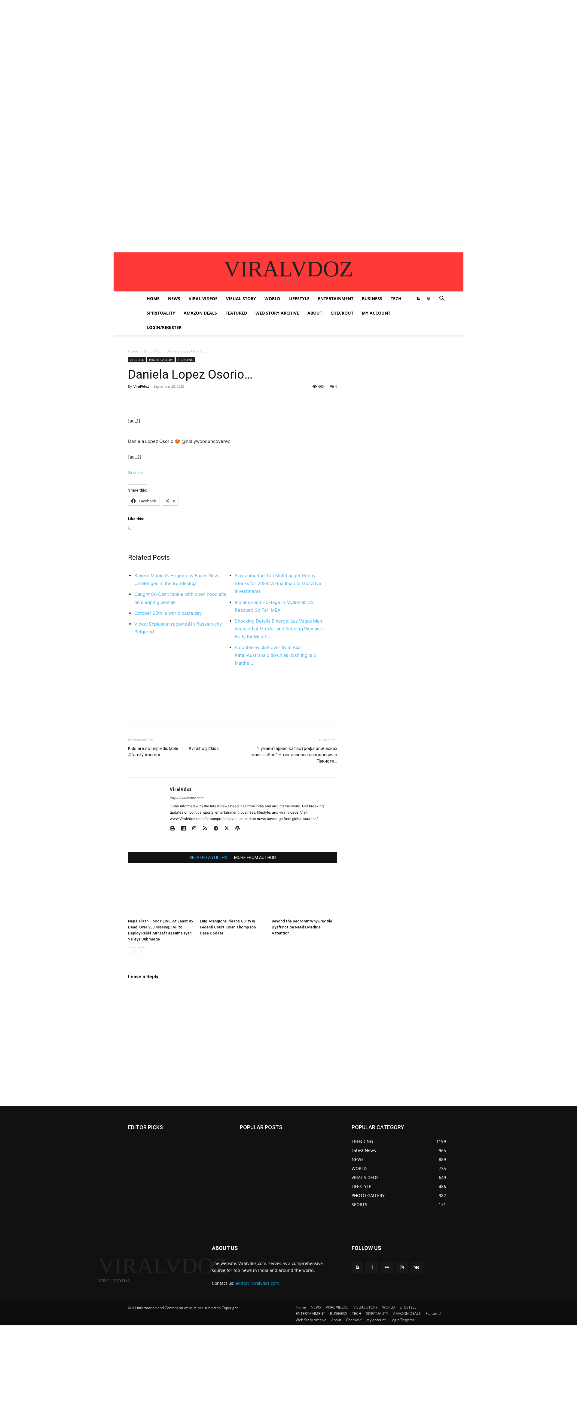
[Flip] (355, 400)
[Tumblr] (245, 400)
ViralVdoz (141, 386)
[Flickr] (387, 1267)
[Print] (231, 400)
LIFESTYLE (299, 298)
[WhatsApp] (175, 400)
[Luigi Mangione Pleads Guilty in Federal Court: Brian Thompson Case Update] (232, 893)
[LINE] (314, 400)
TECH (396, 298)
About (314, 313)
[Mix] (272, 400)
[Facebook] (134, 400)
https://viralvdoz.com (187, 798)
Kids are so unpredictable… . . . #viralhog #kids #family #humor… (173, 751)
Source (135, 472)
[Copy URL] (411, 400)
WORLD (272, 298)
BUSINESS (372, 298)
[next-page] (141, 951)
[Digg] (300, 400)
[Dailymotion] (186, 828)
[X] (148, 400)
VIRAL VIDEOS (203, 298)
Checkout (342, 313)
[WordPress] (240, 828)
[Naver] (341, 400)
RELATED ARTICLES (208, 857)
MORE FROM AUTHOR (255, 857)
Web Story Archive (277, 313)
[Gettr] (383, 400)
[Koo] (397, 400)
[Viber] (328, 400)
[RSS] (418, 298)
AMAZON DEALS (200, 313)
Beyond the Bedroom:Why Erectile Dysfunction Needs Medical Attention (302, 927)
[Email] (217, 400)
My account (376, 313)
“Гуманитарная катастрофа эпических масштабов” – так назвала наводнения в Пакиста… (294, 755)
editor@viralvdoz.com (257, 1283)
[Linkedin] (189, 400)
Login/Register (164, 327)
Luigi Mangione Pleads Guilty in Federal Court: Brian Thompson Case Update (228, 927)
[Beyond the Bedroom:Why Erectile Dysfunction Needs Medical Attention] (304, 893)
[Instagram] (196, 828)
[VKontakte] (417, 1267)
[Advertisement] (180, 42)
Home (153, 298)
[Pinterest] (162, 400)
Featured (236, 313)
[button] (442, 299)
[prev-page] (132, 951)
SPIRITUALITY (161, 313)
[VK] (286, 400)
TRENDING (185, 360)
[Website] (428, 298)
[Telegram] (258, 400)
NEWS (174, 298)
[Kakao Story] (369, 400)
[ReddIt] (203, 400)
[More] (424, 400)
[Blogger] (175, 828)
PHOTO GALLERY (161, 360)
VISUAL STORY (241, 298)
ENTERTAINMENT (335, 298)
